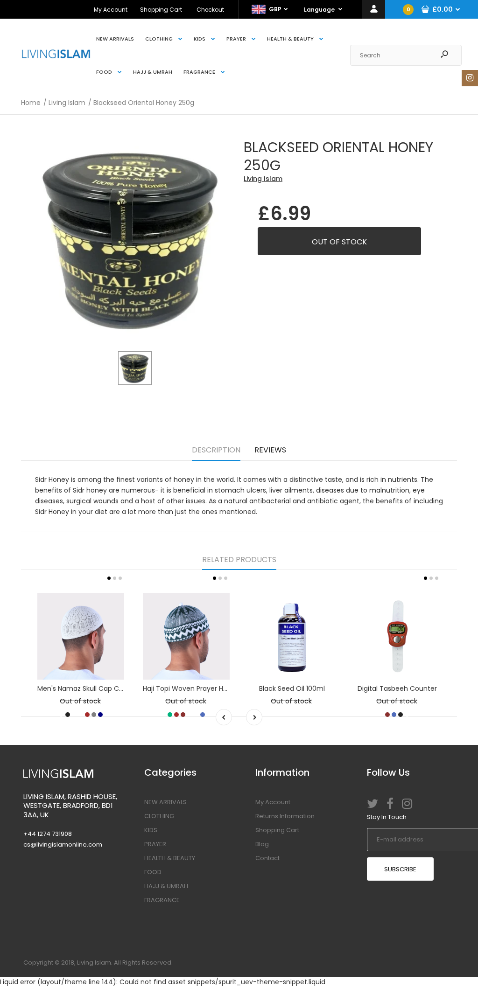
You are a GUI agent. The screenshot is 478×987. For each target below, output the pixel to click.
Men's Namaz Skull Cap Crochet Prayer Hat (106, 688)
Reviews (270, 450)
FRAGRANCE (162, 900)
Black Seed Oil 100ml (292, 688)
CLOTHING (159, 816)
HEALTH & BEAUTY (169, 858)
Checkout (210, 10)
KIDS (150, 830)
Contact (267, 858)
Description (216, 450)
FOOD (153, 872)
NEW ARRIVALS (165, 802)
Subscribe (400, 869)
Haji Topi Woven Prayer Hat (186, 688)
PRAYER (155, 844)
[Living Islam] (56, 56)
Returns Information (285, 816)
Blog (262, 844)
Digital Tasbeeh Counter (397, 688)
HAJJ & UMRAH (166, 886)
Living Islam (263, 178)
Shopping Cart (161, 10)
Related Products (239, 559)
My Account (110, 10)
